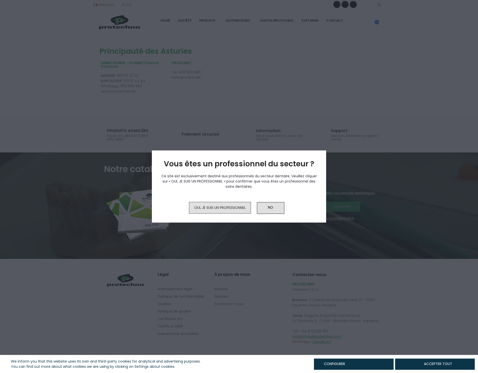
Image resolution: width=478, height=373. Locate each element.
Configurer (334, 363)
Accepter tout (438, 363)
